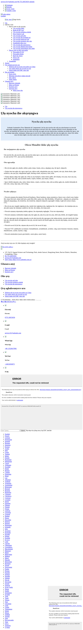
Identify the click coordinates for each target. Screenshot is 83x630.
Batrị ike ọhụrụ (18, 56)
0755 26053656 (10, 317)
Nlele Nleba (13, 79)
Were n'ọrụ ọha (18, 90)
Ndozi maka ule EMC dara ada (19, 70)
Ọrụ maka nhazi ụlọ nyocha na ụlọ (20, 68)
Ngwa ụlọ (16, 57)
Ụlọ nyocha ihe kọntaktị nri (21, 37)
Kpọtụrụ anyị (13, 87)
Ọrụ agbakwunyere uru (12, 65)
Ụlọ (6, 23)
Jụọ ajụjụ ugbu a (7, 247)
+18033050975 (10, 364)
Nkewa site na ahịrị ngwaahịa (18, 50)
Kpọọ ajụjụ (12, 74)
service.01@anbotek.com (9, 2)
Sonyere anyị (13, 88)
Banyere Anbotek (14, 83)
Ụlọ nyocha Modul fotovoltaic (22, 47)
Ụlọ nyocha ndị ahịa (19, 36)
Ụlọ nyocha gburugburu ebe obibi (24, 48)
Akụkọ (7, 63)
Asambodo (12, 61)
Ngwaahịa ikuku (18, 54)
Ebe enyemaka (9, 72)
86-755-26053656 (23, 2)
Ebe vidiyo (12, 78)
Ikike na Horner (14, 85)
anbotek (31, 2)
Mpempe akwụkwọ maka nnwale (19, 76)
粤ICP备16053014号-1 (8, 301)
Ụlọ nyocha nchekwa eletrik (22, 32)
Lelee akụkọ (6, 14)
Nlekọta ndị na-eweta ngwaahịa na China (22, 67)
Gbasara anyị (9, 81)
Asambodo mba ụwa (19, 43)
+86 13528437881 (11, 348)
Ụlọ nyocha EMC (18, 28)
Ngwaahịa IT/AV (18, 52)
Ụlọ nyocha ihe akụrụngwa (21, 45)
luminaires (16, 59)
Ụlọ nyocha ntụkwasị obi (21, 39)
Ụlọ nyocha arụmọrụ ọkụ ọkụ (22, 41)
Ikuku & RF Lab (18, 30)
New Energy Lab (18, 34)
